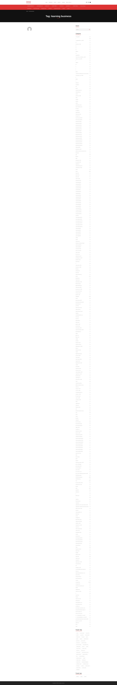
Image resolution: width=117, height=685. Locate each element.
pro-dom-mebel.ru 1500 (83, 482)
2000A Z (83, 62)
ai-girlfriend (83, 84)
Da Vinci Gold (83, 254)
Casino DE (83, 173)
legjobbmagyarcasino (83, 353)
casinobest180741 (83, 184)
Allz (83, 86)
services (83, 534)
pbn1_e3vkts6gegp (83, 464)
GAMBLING (83, 296)
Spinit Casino (83, 550)
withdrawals (77, 669)
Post (83, 480)
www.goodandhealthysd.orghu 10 (83, 609)
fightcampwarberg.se (83, 285)
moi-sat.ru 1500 (83, 390)
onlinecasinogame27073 (83, 447)
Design (81, 676)
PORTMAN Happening (83, 477)
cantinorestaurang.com (83, 165)
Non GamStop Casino (83, 423)
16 (83, 53)
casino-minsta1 (83, 178)
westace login (84, 667)
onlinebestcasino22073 (83, 434)
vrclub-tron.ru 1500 (83, 591)
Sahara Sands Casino (83, 528)
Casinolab (83, 215)
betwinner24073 (83, 147)
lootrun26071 (83, 366)
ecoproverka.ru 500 (83, 265)
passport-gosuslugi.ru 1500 (83, 462)
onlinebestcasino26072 (83, 436)
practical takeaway (81, 656)
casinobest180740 (83, 182)
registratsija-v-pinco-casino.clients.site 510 (83, 504)
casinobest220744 (83, 191)
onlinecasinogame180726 (83, 442)
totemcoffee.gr (83, 574)
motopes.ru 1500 (83, 394)
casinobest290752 (83, 208)
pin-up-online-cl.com (83, 471)
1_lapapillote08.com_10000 (83, 40)
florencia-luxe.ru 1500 (83, 289)
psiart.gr (83, 486)
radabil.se (83, 499)
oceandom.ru (83, 429)
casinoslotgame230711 (83, 222)
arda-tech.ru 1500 (83, 95)
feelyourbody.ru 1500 (83, 281)
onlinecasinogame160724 (83, 438)
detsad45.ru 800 (83, 259)
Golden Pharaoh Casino (83, 311)
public (83, 488)
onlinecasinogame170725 (83, 440)
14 (83, 49)
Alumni (83, 88)
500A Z (83, 71)
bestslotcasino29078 (83, 132)
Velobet (83, 587)
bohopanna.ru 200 (83, 160)
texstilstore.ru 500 (83, 567)
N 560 (83, 401)
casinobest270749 (83, 202)
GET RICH (83, 305)
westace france (78, 667)
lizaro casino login (78, 644)
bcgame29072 (83, 112)
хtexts (83, 626)
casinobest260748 (83, 200)
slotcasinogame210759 (83, 541)
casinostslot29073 (83, 235)
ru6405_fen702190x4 (83, 521)
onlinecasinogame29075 (83, 451)
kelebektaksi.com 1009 (83, 346)
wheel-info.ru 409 (83, 598)
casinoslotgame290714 (83, 226)
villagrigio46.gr (83, 589)
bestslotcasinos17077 (83, 134)
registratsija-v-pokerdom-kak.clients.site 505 (83, 506)
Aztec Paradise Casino (83, 106)
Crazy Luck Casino (83, 250)
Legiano (83, 351)
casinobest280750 (83, 204)
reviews (83, 515)
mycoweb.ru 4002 (83, 399)
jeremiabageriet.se (83, 331)
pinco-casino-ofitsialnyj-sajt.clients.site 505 (83, 473)
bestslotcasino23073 (83, 123)
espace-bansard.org (83, 274)
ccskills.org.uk (83, 241)
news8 (83, 416)
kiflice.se (83, 348)
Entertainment (83, 270)
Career (83, 169)
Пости (83, 624)
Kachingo (83, 340)
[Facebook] (86, 2)
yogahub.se (83, 622)
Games (83, 298)
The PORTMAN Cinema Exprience (83, 569)
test (83, 565)
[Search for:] (83, 29)
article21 (83, 101)
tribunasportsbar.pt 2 (83, 578)
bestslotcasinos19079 (83, 138)
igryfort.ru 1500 (83, 324)
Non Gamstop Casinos (83, 425)
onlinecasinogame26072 (83, 445)
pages (83, 458)
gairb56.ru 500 (83, 294)
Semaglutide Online (83, 532)
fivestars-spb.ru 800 (83, 287)
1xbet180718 (83, 55)
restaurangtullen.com (83, 512)
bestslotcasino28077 (83, 130)
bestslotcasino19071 (83, 121)
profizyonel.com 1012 (83, 484)
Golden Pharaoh (83, 309)
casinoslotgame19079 (83, 219)
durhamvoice (83, 261)
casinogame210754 (83, 213)
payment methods (85, 654)
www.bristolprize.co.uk (83, 602)
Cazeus (83, 239)
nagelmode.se (83, 403)
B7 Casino (83, 108)
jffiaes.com (83, 335)
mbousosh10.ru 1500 (83, 379)
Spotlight (83, 552)
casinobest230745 (83, 195)
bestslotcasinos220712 (83, 143)
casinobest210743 (83, 187)
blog (83, 154)
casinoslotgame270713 (83, 224)
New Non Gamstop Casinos (83, 410)
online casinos (78, 652)
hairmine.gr (83, 316)
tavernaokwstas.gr (83, 563)
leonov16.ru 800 (83, 355)
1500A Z (83, 51)
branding (77, 676)
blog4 (83, 158)
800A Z (83, 79)
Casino (83, 171)
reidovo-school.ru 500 (83, 508)
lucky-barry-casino (83, 368)
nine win (83, 646)
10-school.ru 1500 (83, 44)
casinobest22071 (83, 189)
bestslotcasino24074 (83, 125)
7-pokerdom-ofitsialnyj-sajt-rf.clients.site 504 (83, 73)
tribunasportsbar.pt (83, 576)
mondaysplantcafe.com (83, 392)
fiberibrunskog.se (83, 283)
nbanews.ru (83, 405)
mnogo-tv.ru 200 (83, 388)
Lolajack (83, 364)
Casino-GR (83, 176)
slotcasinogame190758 (83, 539)
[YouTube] (90, 2)
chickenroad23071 (83, 246)
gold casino (77, 640)
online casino (83, 650)
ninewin (87, 646)
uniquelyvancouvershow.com (83, 585)
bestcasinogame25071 (83, 119)
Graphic (85, 676)
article (83, 97)
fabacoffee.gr (83, 278)
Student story (83, 558)
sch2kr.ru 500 (83, 530)
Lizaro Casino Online (83, 359)
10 (83, 42)
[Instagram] (88, 2)
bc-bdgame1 (83, 110)
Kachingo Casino (83, 342)
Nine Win (83, 418)
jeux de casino (83, 640)
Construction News (83, 248)
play (76, 656)
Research (83, 510)
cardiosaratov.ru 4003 (83, 167)
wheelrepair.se (83, 600)
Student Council (83, 554)
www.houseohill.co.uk (83, 611)
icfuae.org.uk (83, 322)
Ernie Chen (83, 272)
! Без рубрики (83, 36)
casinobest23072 (83, 193)
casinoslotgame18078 (83, 217)
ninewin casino (84, 648)
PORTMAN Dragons (83, 475)
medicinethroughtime (83, 383)
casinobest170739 (83, 180)
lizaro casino (78, 642)
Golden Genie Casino (83, 307)
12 (83, 47)
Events (83, 276)
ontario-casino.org (83, 453)
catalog (83, 237)
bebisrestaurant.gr (83, 114)
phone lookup (83, 469)
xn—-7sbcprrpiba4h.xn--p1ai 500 (83, 615)
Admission (83, 82)
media (83, 381)
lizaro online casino (85, 644)
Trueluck (83, 580)
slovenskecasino (83, 545)
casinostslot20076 (83, 230)
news (83, 412)
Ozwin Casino (83, 456)
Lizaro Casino (83, 357)
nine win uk (77, 650)
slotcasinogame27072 (83, 543)
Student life (83, 556)
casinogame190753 (83, 211)
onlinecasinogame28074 (83, 449)
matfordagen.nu (83, 377)
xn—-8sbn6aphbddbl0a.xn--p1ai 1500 (83, 617)
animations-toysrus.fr (83, 90)
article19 (83, 99)
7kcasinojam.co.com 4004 (83, 75)
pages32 (83, 460)
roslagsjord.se (83, 517)
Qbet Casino (83, 495)
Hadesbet (83, 313)
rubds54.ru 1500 (83, 523)
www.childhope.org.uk (83, 604)
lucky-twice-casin (83, 370)
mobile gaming (78, 646)
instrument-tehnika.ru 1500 (83, 329)
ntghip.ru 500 (83, 427)
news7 (83, 414)
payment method (78, 654)
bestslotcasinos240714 (83, 145)
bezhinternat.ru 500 (83, 149)
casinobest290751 (83, 206)
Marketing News (83, 375)
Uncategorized (83, 582)
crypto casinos (83, 252)
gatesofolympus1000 (83, 300)
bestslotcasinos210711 (83, 141)
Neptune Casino (83, 407)
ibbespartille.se (83, 320)
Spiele (83, 547)
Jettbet (83, 333)
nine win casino (78, 648)
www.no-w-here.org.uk (83, 613)
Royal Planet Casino (83, 519)
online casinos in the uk (85, 652)
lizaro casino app (84, 642)
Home (27, 11)
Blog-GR (83, 156)
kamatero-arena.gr (83, 344)
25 (83, 64)
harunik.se (83, 318)
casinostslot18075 (83, 228)
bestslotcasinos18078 (83, 136)
